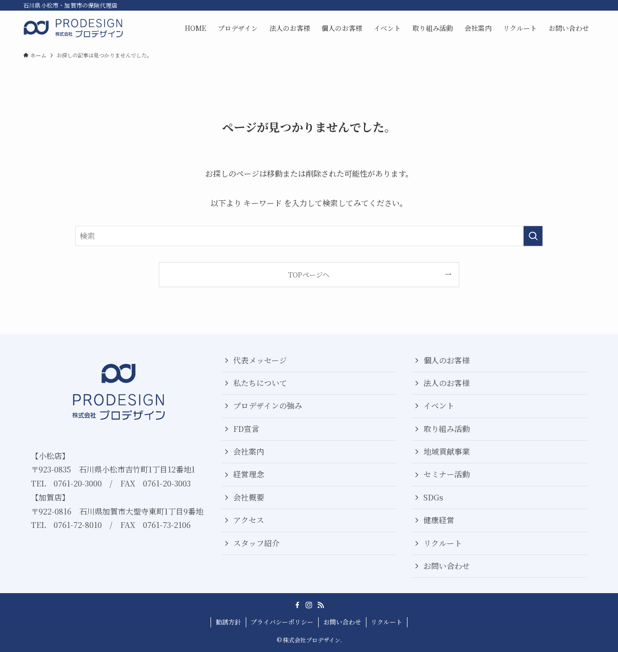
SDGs (433, 497)
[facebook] (297, 605)
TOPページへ (308, 274)
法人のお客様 (446, 382)
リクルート (442, 543)
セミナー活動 (446, 474)
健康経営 (438, 520)
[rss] (320, 605)
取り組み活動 (446, 428)
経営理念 (248, 474)
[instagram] (309, 605)
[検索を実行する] (533, 236)
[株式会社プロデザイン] (74, 28)
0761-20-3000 (78, 483)
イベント (438, 405)
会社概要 (248, 497)
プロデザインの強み (267, 405)
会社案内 (248, 451)
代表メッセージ (260, 360)
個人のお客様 (446, 360)
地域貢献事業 (446, 451)
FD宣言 (246, 428)
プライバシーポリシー (282, 621)
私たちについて (260, 382)
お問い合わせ (446, 565)
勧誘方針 (228, 621)
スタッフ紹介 (256, 543)
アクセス (248, 520)
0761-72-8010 (78, 524)
